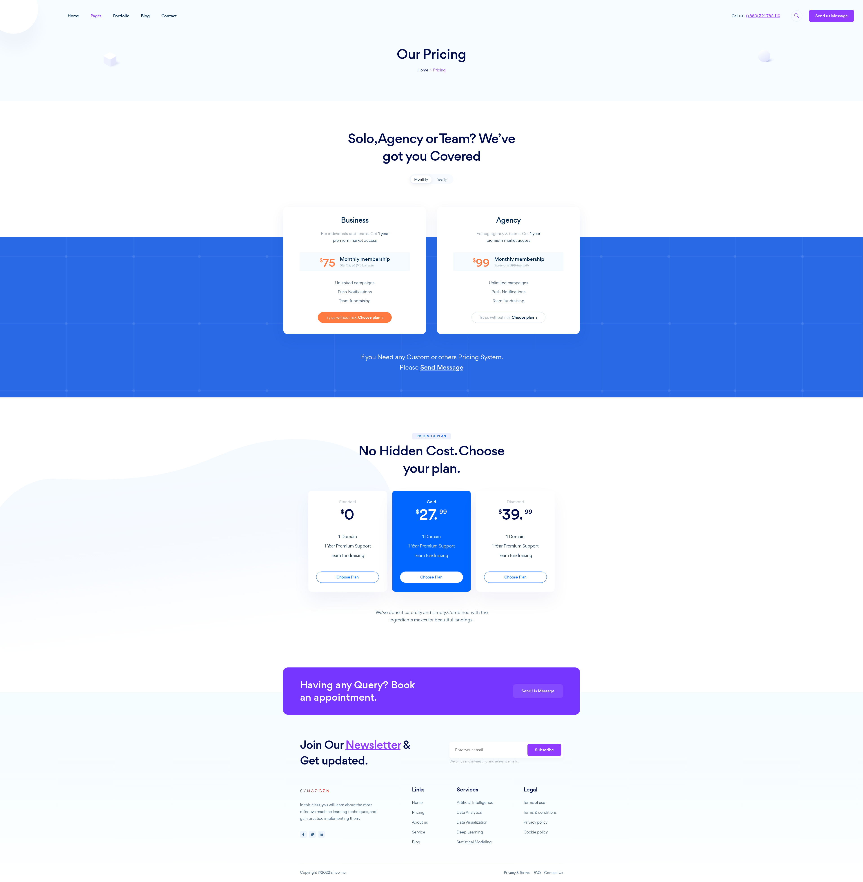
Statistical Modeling (474, 841)
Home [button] (73, 16)
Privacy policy (535, 822)
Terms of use (534, 802)
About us (420, 822)
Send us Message (831, 16)
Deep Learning (470, 832)
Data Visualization (472, 822)
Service (418, 832)
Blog (416, 841)
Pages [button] (96, 16)
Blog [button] (145, 16)
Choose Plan (347, 577)
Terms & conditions (540, 812)
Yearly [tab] (442, 179)
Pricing (418, 812)
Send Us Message (538, 691)
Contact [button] (169, 16)
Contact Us (553, 872)
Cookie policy (536, 832)
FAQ (537, 872)
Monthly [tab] (421, 179)
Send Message (441, 367)
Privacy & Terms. (517, 872)
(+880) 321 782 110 (763, 16)
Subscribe (544, 750)
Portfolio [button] (121, 16)
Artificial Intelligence (475, 802)
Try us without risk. (353, 317)
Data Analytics (469, 812)
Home (423, 70)
